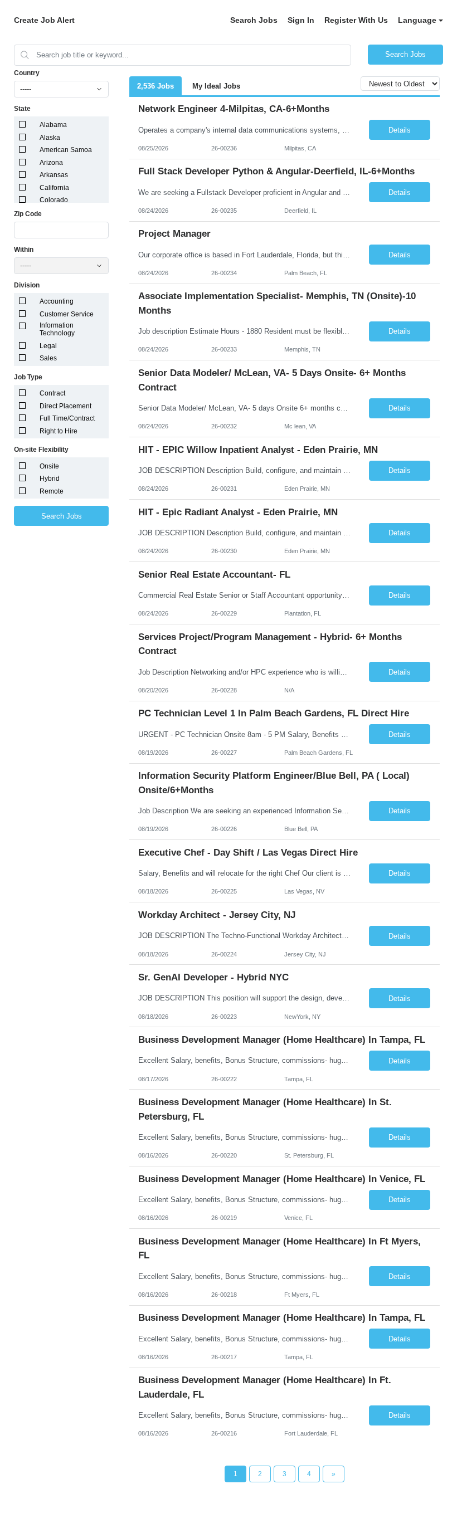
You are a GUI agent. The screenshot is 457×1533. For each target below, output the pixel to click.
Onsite (49, 466)
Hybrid (50, 478)
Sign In (301, 20)
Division (27, 285)
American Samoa (66, 150)
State (22, 109)
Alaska (50, 137)
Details (399, 130)
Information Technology (57, 329)
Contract (52, 393)
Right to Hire (58, 431)
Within (23, 249)
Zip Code (28, 214)
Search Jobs (254, 20)
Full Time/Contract (67, 418)
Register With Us (356, 20)
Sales (48, 358)
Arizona (51, 163)
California (54, 188)
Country (27, 73)
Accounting (57, 301)
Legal (48, 346)
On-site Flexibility (41, 449)
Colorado (54, 200)
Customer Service (67, 314)
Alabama (53, 125)
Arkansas (54, 175)
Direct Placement (65, 406)
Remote (52, 491)
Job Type (28, 377)
